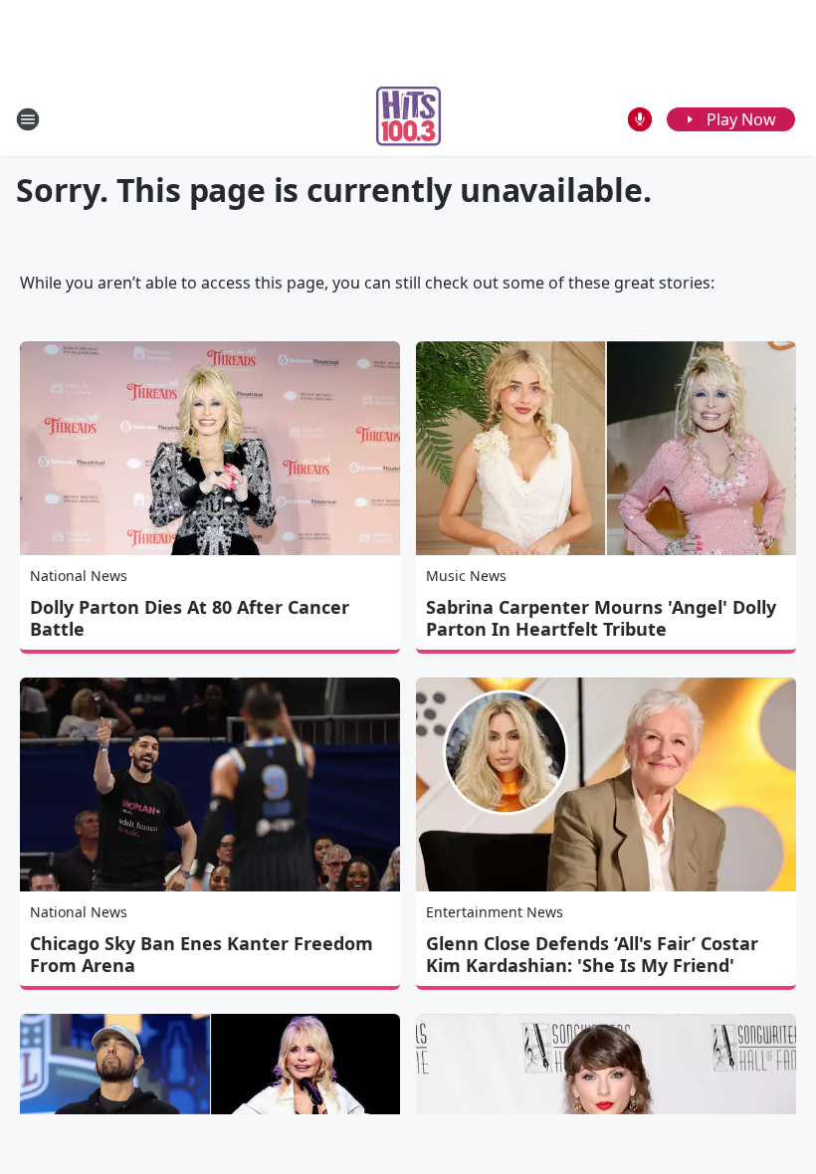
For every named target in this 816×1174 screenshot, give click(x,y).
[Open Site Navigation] (28, 119)
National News (78, 575)
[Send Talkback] (640, 119)
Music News (466, 575)
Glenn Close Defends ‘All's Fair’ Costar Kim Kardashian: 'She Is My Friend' (592, 954)
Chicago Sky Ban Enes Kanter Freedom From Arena (201, 954)
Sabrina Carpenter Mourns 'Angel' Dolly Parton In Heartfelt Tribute (601, 618)
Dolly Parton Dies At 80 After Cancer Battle (189, 618)
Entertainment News (494, 911)
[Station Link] (408, 119)
